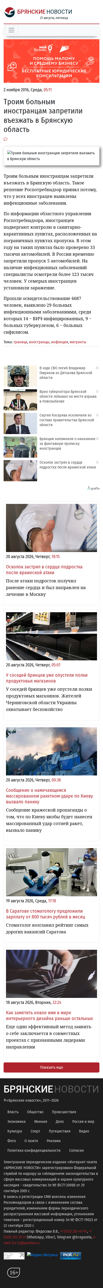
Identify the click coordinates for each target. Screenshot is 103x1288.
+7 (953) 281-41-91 (73, 1231)
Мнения (40, 1121)
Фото (11, 1140)
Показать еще (51, 1067)
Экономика (16, 1121)
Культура (14, 1131)
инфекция (59, 342)
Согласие (76, 1150)
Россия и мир (83, 1121)
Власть (12, 1112)
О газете (31, 1140)
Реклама (54, 1140)
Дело (60, 1121)
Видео (84, 1131)
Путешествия (59, 1131)
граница (20, 342)
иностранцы (39, 342)
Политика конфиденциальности (34, 1150)
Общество (35, 1112)
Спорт (35, 1131)
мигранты (78, 342)
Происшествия (64, 1112)
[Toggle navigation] (11, 30)
